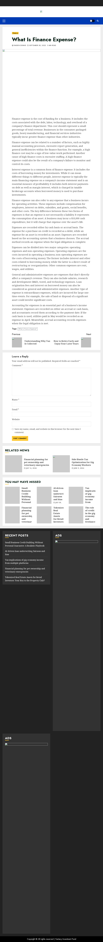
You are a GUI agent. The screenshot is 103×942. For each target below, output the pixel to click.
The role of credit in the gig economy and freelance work (76, 514)
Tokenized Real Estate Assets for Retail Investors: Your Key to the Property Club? (44, 514)
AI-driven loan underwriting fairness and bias (44, 495)
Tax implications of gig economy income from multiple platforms (76, 495)
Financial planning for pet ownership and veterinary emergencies (13, 463)
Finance (15, 33)
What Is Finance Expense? (27, 329)
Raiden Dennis (19, 46)
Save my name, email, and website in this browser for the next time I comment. (48, 431)
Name (15, 399)
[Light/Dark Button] (92, 21)
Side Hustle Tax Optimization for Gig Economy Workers (61, 463)
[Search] (97, 20)
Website (16, 419)
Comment (17, 365)
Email (15, 409)
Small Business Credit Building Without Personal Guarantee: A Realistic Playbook (12, 495)
